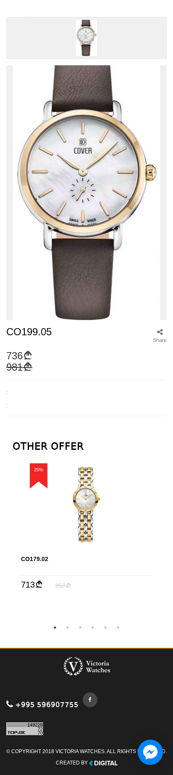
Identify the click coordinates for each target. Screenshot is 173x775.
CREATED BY (72, 763)
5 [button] (105, 627)
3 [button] (80, 627)
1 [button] (55, 627)
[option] (86, 526)
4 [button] (93, 627)
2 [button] (67, 627)
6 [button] (118, 627)
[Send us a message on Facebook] (150, 752)
